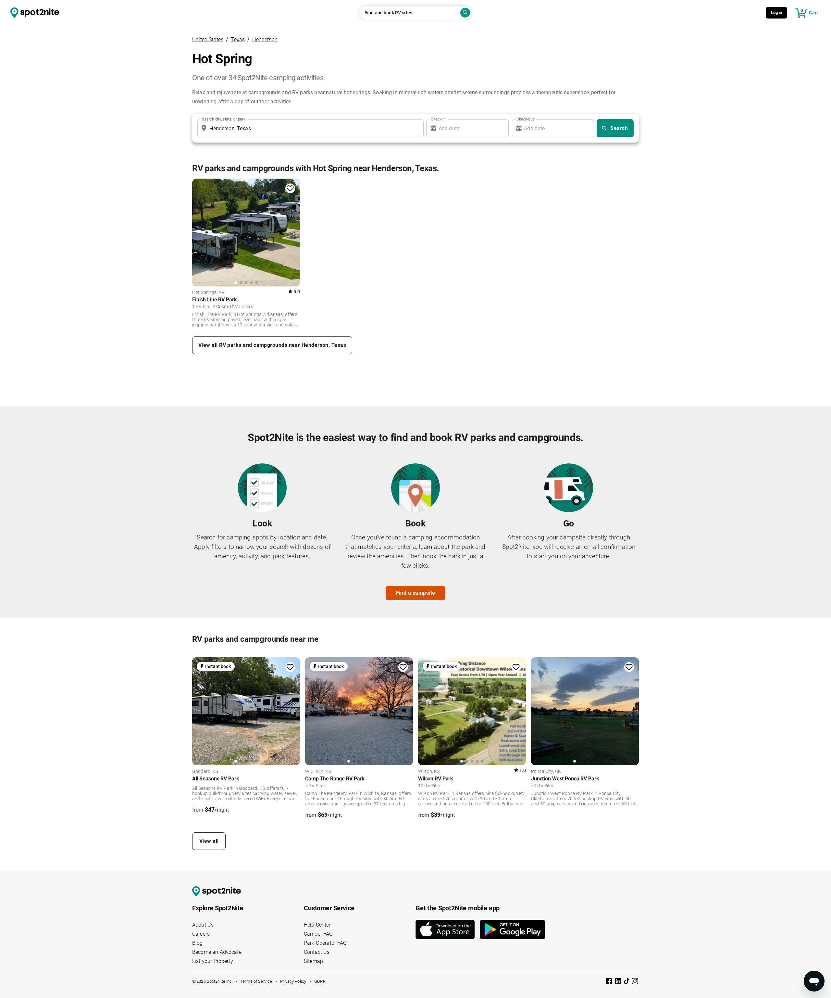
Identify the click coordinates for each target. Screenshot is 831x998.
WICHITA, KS (318, 771)
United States (207, 39)
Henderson (265, 39)
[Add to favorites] (290, 188)
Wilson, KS (429, 771)
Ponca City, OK (546, 771)
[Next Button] (292, 710)
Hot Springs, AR (208, 292)
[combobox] (309, 128)
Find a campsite (415, 593)
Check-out (525, 119)
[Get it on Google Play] (512, 929)
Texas (238, 39)
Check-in (438, 119)
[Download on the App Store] (448, 929)
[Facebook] (609, 982)
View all (209, 841)
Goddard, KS (205, 771)
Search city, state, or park (223, 119)
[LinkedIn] (618, 982)
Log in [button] (776, 12)
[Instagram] (635, 982)
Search (619, 128)
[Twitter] (627, 982)
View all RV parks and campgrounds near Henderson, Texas (272, 345)
